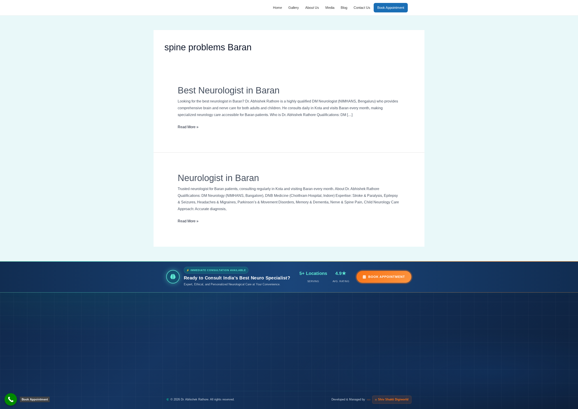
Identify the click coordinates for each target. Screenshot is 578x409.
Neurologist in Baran (218, 178)
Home (277, 7)
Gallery (293, 7)
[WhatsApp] (171, 381)
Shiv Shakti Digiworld (393, 399)
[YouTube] (205, 381)
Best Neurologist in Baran (229, 90)
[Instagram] (193, 381)
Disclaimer (305, 347)
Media (329, 7)
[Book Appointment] (11, 399)
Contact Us (362, 7)
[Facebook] (182, 381)
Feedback (262, 358)
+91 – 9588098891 (370, 330)
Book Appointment (390, 7)
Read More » (188, 126)
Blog (344, 7)
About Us (312, 7)
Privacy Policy (308, 336)
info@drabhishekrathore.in (375, 348)
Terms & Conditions (312, 325)
